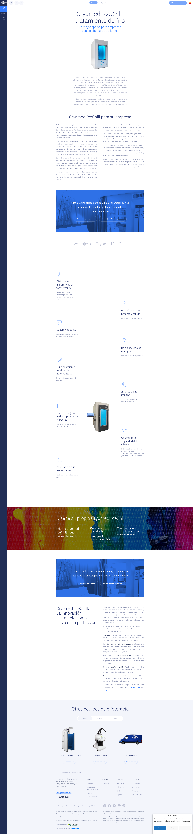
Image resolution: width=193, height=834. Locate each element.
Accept (160, 828)
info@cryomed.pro (109, 690)
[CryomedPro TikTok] (123, 805)
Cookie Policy (171, 831)
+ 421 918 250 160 (133, 687)
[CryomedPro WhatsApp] (119, 805)
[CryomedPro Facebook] (109, 805)
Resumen (93, 3)
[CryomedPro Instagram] (104, 805)
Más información (69, 762)
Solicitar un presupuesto (178, 3)
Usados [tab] (115, 718)
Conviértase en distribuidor (112, 583)
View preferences (185, 828)
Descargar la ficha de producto (112, 219)
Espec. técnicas (105, 3)
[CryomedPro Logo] (3, 3)
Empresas (135, 779)
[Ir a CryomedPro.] (58, 772)
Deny (172, 828)
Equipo (89, 779)
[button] (190, 815)
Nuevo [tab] (84, 718)
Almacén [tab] (99, 718)
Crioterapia (105, 779)
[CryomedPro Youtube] (114, 805)
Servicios (120, 779)
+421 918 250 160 (64, 797)
